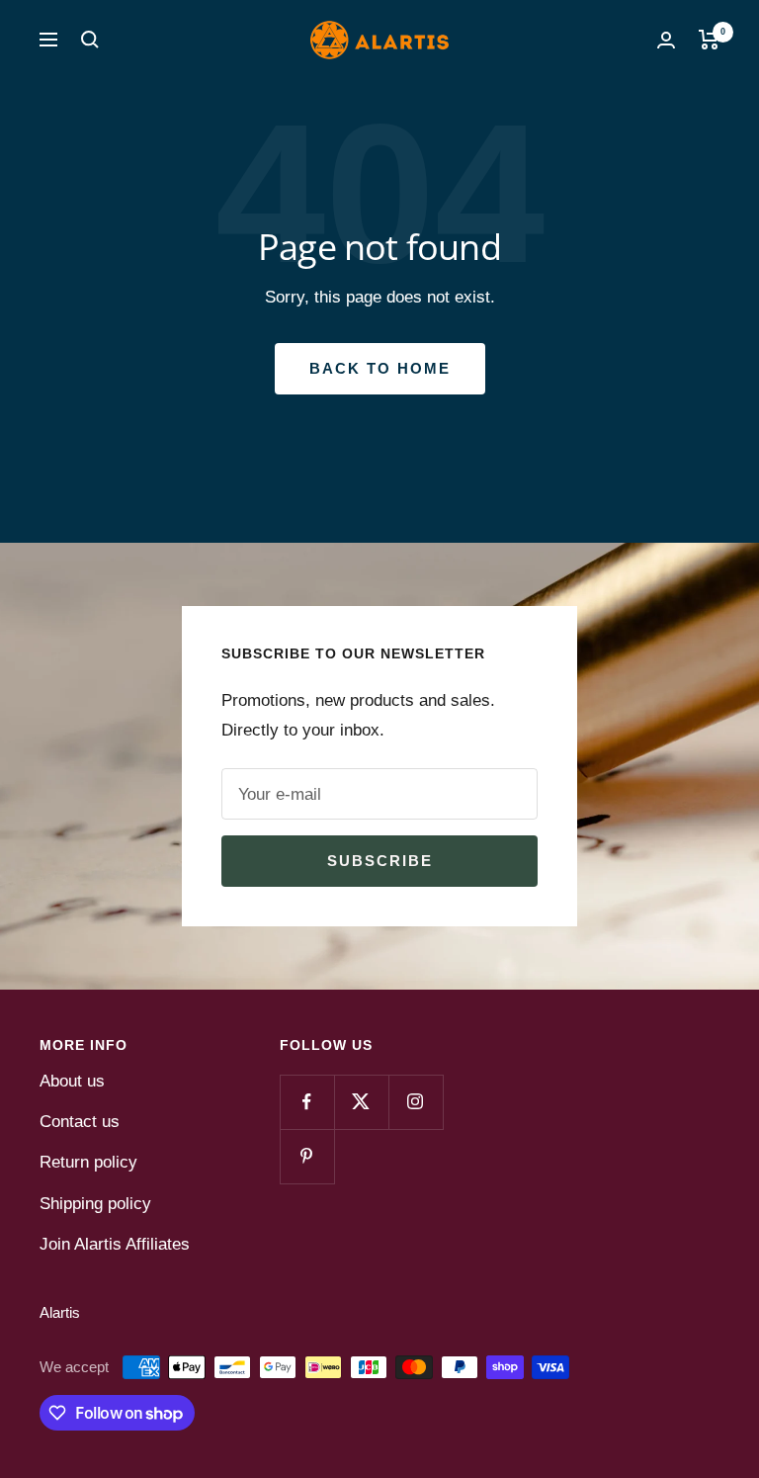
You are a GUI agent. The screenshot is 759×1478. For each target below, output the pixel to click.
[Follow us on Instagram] (415, 1102)
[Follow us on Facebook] (307, 1102)
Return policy (88, 1162)
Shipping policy (95, 1203)
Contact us (80, 1121)
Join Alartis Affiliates (115, 1244)
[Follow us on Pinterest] (307, 1156)
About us (72, 1081)
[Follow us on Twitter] (361, 1102)
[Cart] (709, 39)
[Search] (90, 39)
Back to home (380, 368)
